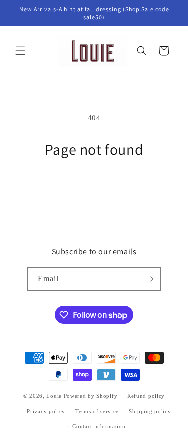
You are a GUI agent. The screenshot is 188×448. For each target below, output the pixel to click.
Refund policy (146, 396)
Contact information (98, 426)
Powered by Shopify (91, 396)
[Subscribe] (149, 279)
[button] (20, 51)
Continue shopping (94, 186)
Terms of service (97, 411)
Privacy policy (46, 411)
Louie (54, 396)
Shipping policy (150, 411)
